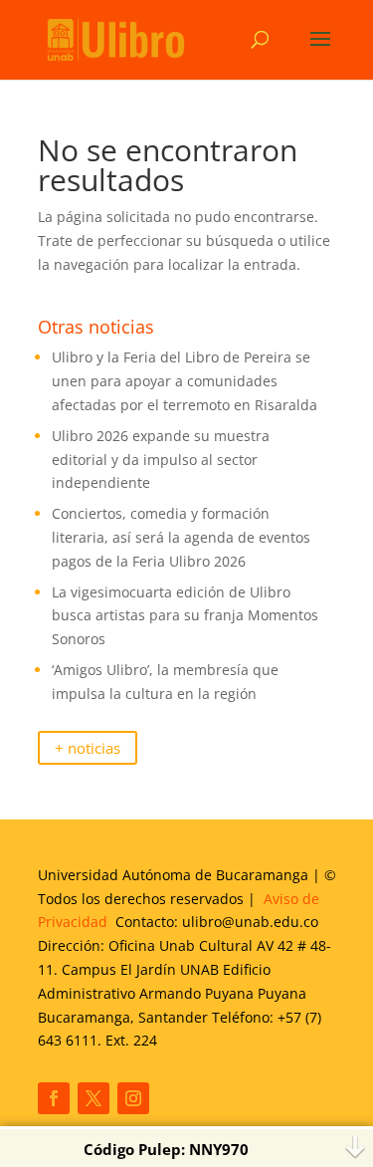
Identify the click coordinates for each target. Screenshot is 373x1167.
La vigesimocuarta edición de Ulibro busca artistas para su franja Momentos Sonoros (185, 616)
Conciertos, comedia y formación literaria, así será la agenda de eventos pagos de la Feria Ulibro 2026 (181, 537)
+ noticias (87, 748)
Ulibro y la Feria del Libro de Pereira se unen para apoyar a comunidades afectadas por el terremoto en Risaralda (184, 381)
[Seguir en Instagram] (133, 1098)
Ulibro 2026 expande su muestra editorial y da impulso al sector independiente (161, 459)
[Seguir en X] (93, 1098)
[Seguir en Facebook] (54, 1098)
